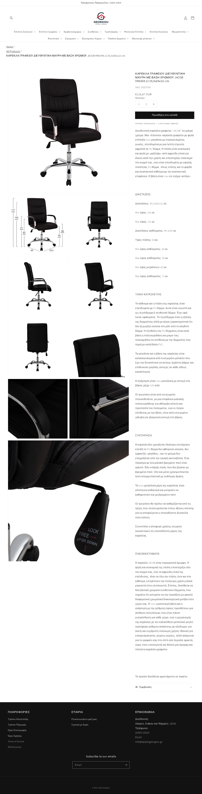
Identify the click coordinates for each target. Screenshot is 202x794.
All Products (13, 51)
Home (9, 46)
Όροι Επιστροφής (17, 730)
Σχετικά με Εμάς (79, 724)
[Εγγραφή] (125, 764)
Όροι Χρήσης (15, 735)
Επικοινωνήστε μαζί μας (84, 719)
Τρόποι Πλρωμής (17, 724)
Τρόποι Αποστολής (18, 719)
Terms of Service (16, 741)
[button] (11, 18)
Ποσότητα (140, 98)
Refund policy (14, 747)
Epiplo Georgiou (104, 788)
